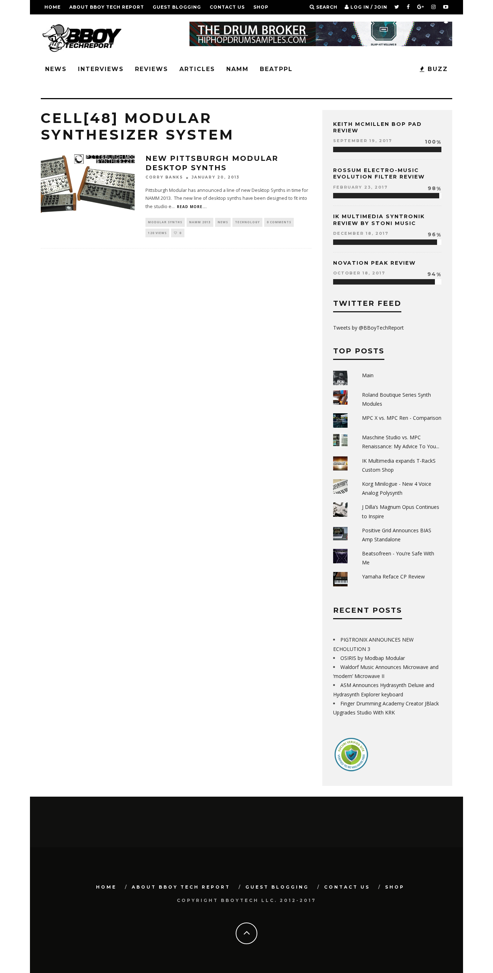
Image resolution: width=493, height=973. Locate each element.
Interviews (101, 69)
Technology (247, 222)
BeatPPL (276, 69)
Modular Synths (165, 222)
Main (368, 375)
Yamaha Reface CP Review (393, 576)
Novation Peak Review (374, 263)
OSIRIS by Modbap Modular (372, 658)
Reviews (151, 69)
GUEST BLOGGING (177, 7)
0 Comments (279, 222)
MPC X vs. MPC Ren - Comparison (401, 417)
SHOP (261, 7)
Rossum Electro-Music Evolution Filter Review (379, 173)
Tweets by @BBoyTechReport (368, 327)
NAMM (237, 69)
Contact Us (227, 7)
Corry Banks (164, 177)
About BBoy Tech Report (106, 7)
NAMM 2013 (200, 222)
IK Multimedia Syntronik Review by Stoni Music (379, 219)
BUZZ (436, 69)
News (56, 69)
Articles (197, 69)
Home (52, 7)
